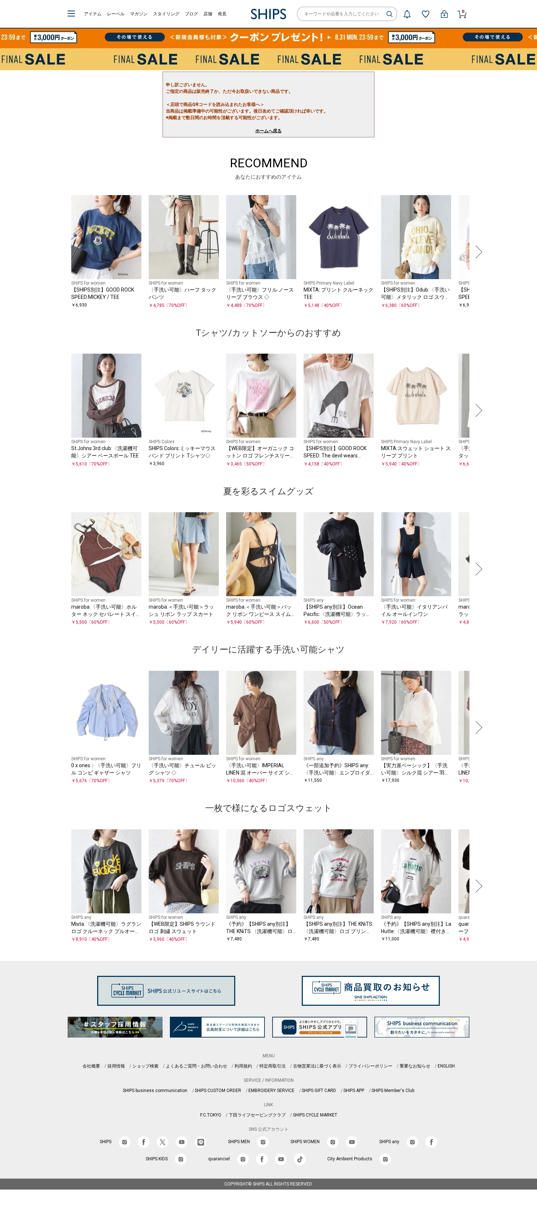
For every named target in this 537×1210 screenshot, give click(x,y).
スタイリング (166, 13)
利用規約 (243, 1066)
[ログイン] (444, 14)
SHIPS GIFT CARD (319, 1090)
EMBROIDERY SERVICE (271, 1090)
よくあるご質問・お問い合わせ (196, 1066)
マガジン (139, 13)
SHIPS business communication (155, 1090)
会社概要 (91, 1066)
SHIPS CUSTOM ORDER (218, 1090)
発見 (222, 13)
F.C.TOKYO (210, 1115)
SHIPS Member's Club (393, 1090)
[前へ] (60, 252)
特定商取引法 (272, 1066)
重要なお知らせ (415, 1066)
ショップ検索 (145, 1066)
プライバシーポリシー (370, 1066)
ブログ (191, 13)
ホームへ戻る (268, 130)
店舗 (207, 13)
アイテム (93, 13)
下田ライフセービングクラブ (257, 1115)
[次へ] (477, 252)
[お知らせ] (407, 14)
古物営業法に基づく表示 (317, 1066)
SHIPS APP (353, 1090)
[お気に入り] (426, 14)
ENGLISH (446, 1066)
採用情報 (116, 1066)
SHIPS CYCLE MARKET (315, 1115)
